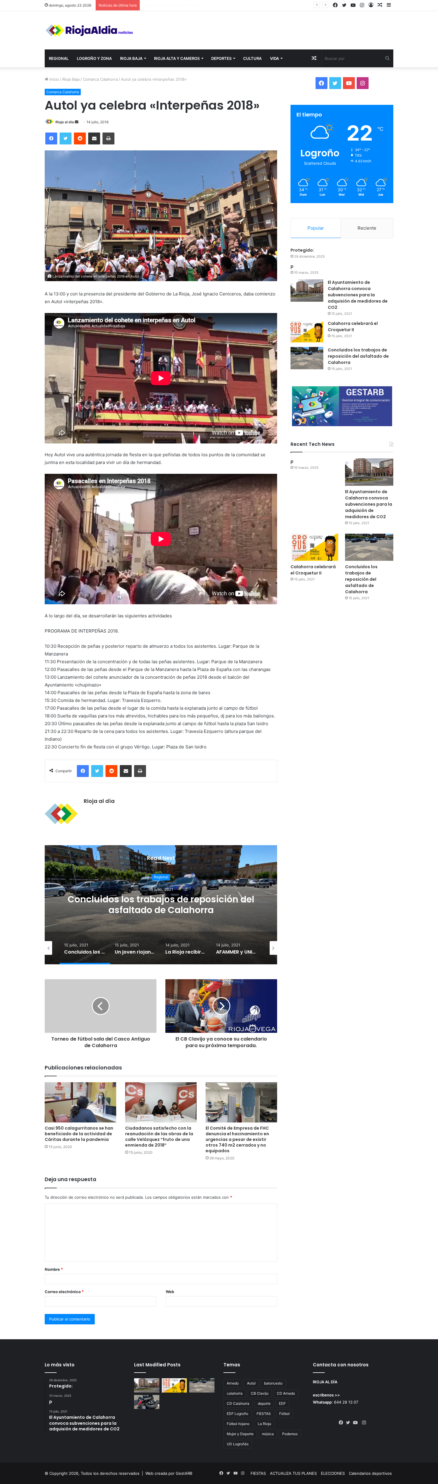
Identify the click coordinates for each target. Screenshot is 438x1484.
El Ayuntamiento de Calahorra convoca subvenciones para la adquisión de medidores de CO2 (358, 294)
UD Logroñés (237, 1444)
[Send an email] (76, 122)
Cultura (252, 58)
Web (170, 1291)
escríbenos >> (326, 1395)
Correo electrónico (64, 1291)
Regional (59, 58)
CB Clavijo (259, 1393)
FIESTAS (264, 1413)
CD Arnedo (286, 1393)
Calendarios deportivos (370, 1473)
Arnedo (233, 1383)
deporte (264, 1403)
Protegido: (302, 250)
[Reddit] (80, 138)
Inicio (53, 79)
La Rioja (264, 1423)
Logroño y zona (94, 58)
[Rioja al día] (89, 30)
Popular (315, 228)
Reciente (367, 228)
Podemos (290, 1434)
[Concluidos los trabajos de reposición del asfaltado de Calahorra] (307, 358)
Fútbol (284, 1413)
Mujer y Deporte (240, 1434)
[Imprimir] (108, 138)
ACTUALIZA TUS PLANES (293, 1473)
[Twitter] (66, 138)
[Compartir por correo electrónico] (94, 138)
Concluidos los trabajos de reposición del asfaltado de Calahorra (202, 5)
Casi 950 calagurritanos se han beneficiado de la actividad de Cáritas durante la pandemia (79, 1133)
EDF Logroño (237, 1413)
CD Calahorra (238, 1403)
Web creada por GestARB (168, 1473)
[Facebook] (51, 138)
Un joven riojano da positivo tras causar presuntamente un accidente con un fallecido (161, 910)
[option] (161, 904)
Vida (274, 58)
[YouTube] (356, 1422)
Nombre (54, 1269)
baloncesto (273, 1383)
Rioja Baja (131, 58)
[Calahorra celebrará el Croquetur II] (307, 331)
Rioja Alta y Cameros (177, 58)
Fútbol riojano (238, 1423)
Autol (251, 1383)
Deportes (221, 58)
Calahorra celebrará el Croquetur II (353, 326)
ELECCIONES (333, 1473)
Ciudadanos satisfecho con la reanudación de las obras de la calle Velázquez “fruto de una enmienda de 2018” (159, 1136)
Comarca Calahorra (100, 79)
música (268, 1434)
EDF (282, 1403)
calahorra (235, 1393)
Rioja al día (64, 122)
